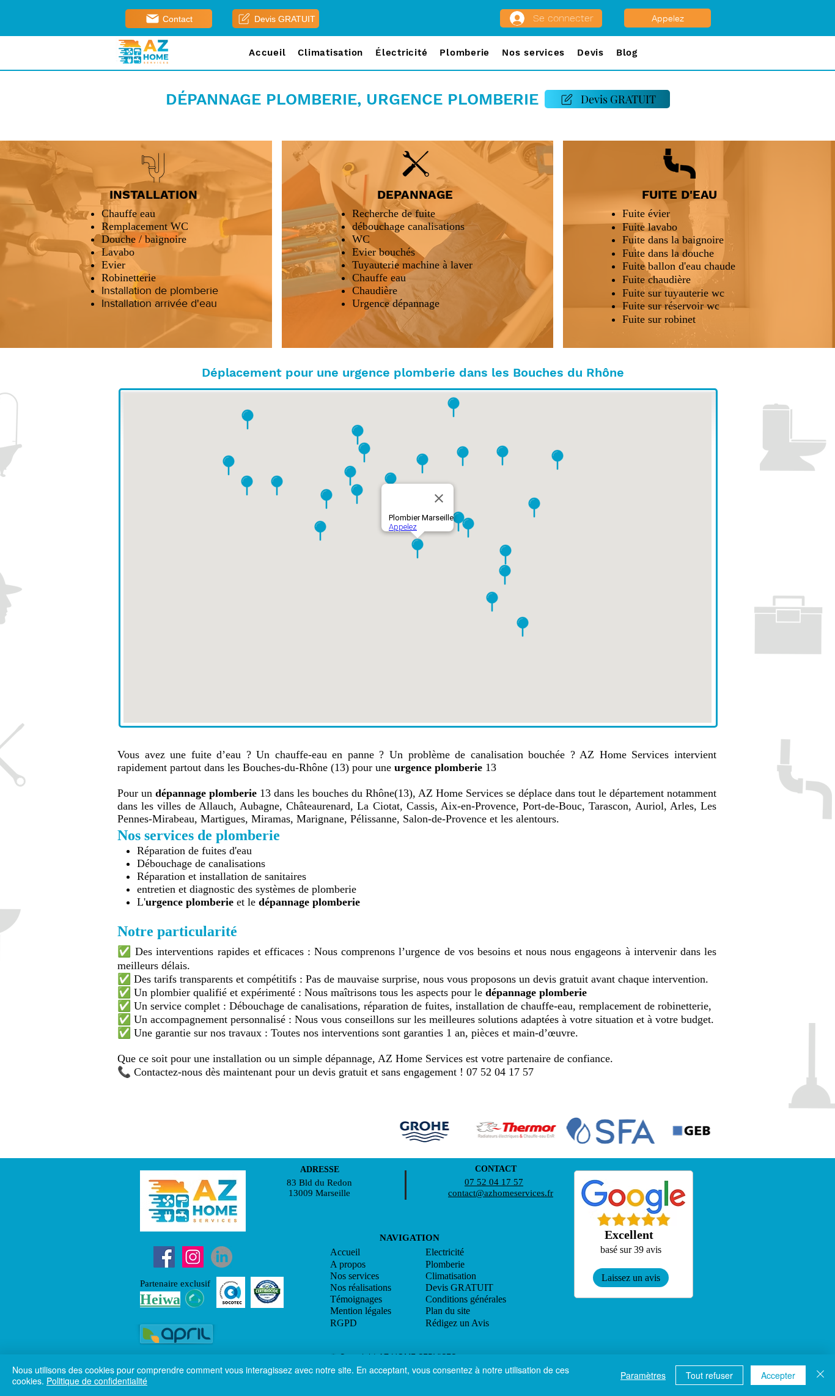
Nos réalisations (360, 1287)
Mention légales (360, 1311)
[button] (330, 53)
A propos (348, 1264)
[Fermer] (820, 1375)
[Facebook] (164, 1257)
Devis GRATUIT (459, 1287)
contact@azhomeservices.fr (500, 1193)
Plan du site (447, 1311)
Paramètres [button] (643, 1375)
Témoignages (356, 1299)
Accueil (345, 1252)
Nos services (354, 1276)
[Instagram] (193, 1257)
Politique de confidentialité (96, 1381)
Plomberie (445, 1264)
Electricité (444, 1252)
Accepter (778, 1375)
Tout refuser (709, 1375)
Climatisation (450, 1276)
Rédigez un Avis (458, 1323)
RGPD (343, 1323)
